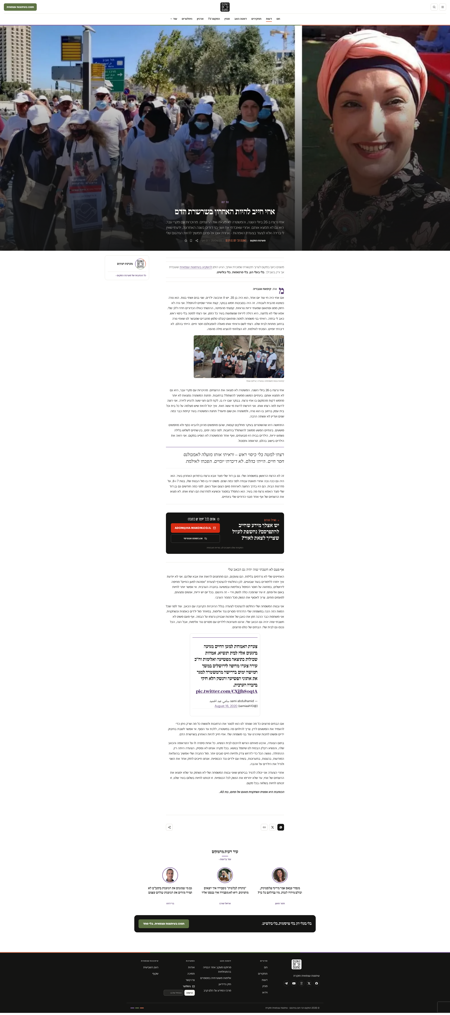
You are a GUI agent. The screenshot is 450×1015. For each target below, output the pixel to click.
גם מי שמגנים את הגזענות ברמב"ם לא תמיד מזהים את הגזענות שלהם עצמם (170, 890)
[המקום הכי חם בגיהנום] (296, 965)
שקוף (155, 973)
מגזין (227, 18)
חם (278, 18)
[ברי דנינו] (170, 875)
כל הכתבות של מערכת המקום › (131, 275)
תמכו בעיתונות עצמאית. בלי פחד (163, 923)
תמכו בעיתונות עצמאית (20, 7)
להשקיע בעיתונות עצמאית (196, 267)
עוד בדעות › (225, 859)
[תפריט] (442, 7)
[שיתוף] (197, 240)
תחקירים (256, 18)
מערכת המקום (258, 240)
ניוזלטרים (187, 18)
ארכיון (200, 18)
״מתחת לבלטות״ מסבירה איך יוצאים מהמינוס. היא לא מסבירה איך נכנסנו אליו (225, 890)
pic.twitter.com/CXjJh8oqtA (227, 691)
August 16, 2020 (226, 706)
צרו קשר (190, 980)
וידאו (265, 992)
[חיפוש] (434, 7)
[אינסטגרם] (301, 983)
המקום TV (214, 18)
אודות (191, 967)
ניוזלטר (187, 986)
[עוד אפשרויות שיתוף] (169, 827)
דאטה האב (240, 18)
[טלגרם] (286, 983)
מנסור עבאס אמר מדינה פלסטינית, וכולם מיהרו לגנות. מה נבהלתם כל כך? (280, 890)
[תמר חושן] (279, 875)
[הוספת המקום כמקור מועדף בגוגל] (185, 240)
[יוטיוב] (294, 983)
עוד (175, 18)
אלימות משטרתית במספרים (215, 978)
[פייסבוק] (317, 983)
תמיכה (191, 973)
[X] (309, 983)
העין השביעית (150, 967)
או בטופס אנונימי (193, 538)
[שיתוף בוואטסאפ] (280, 827)
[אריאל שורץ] (225, 875)
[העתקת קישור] (264, 827)
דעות (269, 18)
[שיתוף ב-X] (272, 827)
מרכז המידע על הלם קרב (217, 990)
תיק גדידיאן (225, 984)
